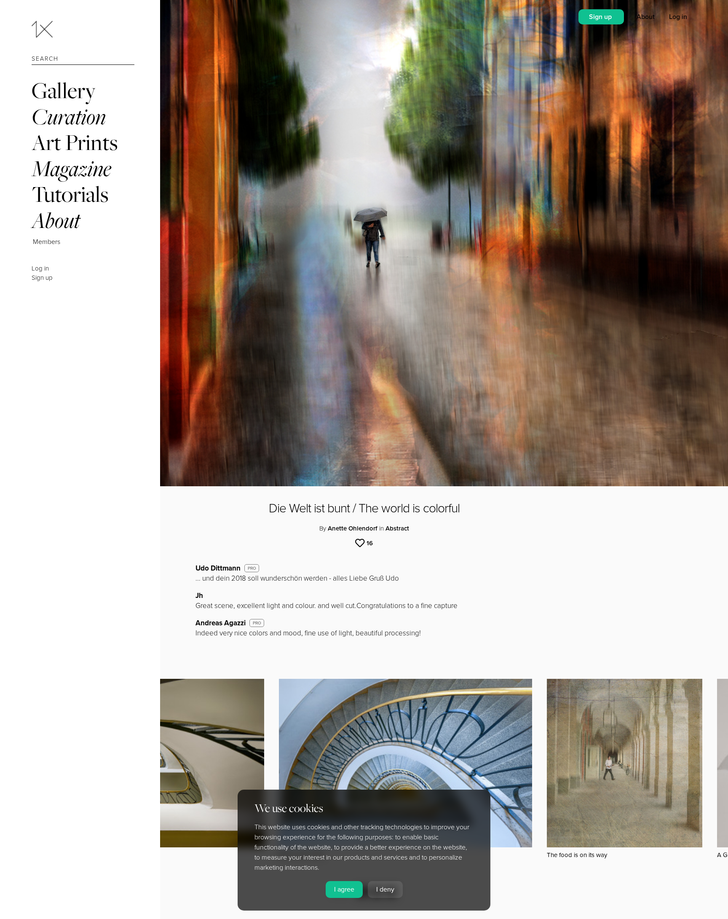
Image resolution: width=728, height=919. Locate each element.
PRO (252, 568)
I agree (344, 889)
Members (46, 242)
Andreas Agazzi (220, 623)
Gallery (64, 90)
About (56, 220)
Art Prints (75, 142)
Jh (199, 595)
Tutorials (70, 194)
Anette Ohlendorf (352, 528)
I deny (385, 889)
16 (370, 543)
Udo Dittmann (218, 568)
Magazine (71, 168)
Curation (69, 116)
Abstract (397, 528)
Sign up (42, 277)
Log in (40, 268)
